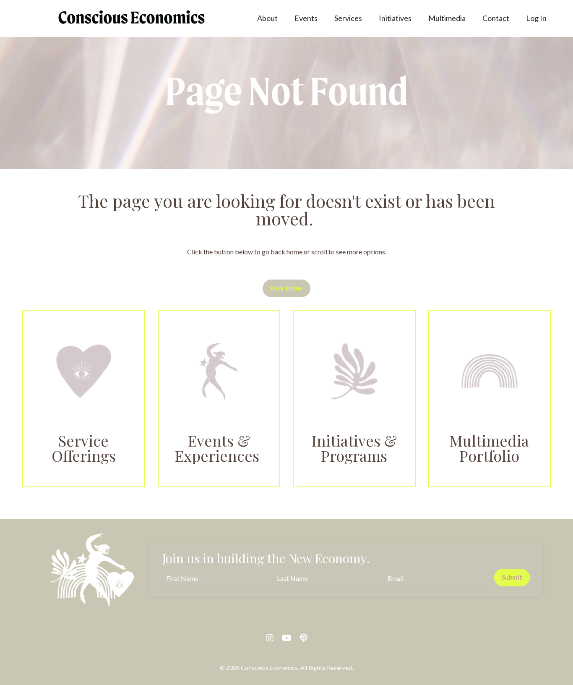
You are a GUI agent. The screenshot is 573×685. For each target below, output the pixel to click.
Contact (495, 18)
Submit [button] (512, 577)
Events (306, 18)
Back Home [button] (286, 288)
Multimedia (447, 18)
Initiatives (395, 18)
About (267, 18)
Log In (536, 18)
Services (348, 18)
